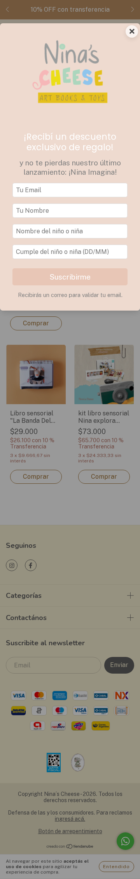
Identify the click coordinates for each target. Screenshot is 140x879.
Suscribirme (70, 277)
